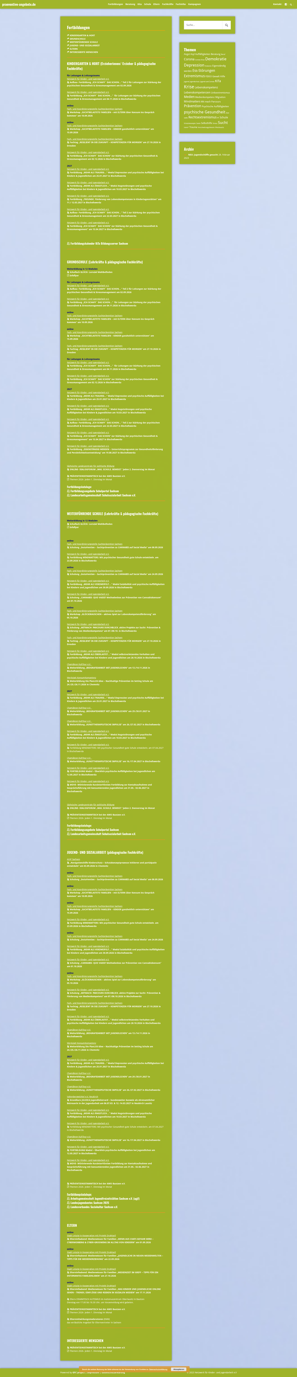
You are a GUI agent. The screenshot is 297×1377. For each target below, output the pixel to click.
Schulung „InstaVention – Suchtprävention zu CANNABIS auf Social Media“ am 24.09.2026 (116, 574)
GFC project (79, 1372)
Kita (140, 4)
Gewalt (216, 76)
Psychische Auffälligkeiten (215, 106)
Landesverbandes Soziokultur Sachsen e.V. (94, 1207)
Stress (215, 123)
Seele (198, 123)
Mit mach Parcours (211, 101)
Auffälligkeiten (202, 54)
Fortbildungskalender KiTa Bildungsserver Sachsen (99, 243)
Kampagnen (194, 4)
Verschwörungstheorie (206, 127)
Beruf (223, 54)
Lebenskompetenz (206, 87)
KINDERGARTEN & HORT (82, 35)
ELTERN (74, 49)
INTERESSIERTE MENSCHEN (84, 52)
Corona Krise (200, 60)
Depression (194, 65)
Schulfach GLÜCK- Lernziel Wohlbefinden (91, 272)
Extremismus (194, 76)
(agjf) (105, 1198)
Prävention (192, 106)
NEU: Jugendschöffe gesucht (203, 154)
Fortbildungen (115, 4)
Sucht (223, 122)
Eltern (156, 4)
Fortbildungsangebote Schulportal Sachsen (95, 491)
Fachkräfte (167, 4)
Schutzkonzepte (190, 123)
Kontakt (277, 4)
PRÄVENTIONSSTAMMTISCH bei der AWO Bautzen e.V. (97, 476)
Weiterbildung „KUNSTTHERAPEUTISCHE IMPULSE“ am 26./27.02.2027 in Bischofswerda (115, 724)
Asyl (192, 54)
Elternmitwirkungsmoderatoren (86, 1319)
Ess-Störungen (203, 71)
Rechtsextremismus (202, 117)
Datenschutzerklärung (113, 1372)
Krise (189, 86)
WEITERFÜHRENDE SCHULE (84, 42)
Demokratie (215, 58)
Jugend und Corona (207, 82)
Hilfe (222, 76)
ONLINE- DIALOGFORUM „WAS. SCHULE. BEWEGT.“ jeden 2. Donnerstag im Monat (112, 469)
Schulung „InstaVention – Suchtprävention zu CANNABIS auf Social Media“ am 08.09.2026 (116, 547)
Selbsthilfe (206, 123)
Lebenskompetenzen (197, 92)
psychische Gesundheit (204, 112)
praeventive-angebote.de (19, 4)
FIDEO (208, 76)
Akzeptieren (178, 1369)
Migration (220, 97)
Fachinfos (181, 4)
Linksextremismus (220, 92)
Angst (187, 54)
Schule (147, 4)
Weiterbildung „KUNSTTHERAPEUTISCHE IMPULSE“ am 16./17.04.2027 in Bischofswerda (115, 761)
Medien (189, 97)
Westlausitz (219, 127)
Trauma (193, 127)
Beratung (130, 4)
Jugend (186, 82)
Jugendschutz (195, 82)
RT (218, 118)
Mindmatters (192, 101)
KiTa (218, 81)
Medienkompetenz (205, 97)
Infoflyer (74, 275)
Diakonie (208, 66)
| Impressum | (93, 1372)
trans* (186, 127)
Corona (189, 59)
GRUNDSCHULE (78, 39)
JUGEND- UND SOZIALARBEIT (85, 45)
